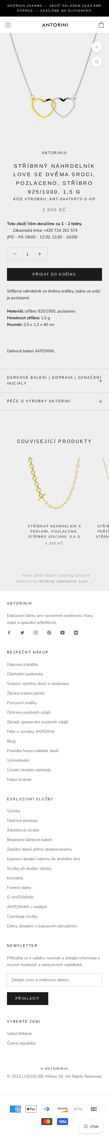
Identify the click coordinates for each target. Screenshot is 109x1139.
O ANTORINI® (20, 897)
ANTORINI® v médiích (27, 907)
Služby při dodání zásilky (29, 868)
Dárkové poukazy (22, 820)
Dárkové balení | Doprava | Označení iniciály (54, 380)
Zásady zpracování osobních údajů (37, 722)
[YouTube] (62, 632)
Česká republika (21, 1043)
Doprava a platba (22, 664)
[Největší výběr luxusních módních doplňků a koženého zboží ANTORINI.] (55, 25)
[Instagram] (36, 632)
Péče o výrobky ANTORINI (39, 401)
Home (27, 575)
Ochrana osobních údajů (29, 712)
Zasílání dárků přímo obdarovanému (39, 849)
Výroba (13, 811)
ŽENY (39, 575)
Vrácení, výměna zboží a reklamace (38, 683)
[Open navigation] (8, 25)
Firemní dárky (19, 887)
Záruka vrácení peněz (25, 693)
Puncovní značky (22, 703)
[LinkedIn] (76, 632)
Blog (11, 741)
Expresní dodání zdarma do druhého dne (43, 859)
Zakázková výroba (23, 830)
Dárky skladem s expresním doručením (42, 926)
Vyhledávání (18, 760)
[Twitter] (22, 632)
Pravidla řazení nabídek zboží (32, 751)
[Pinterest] (49, 632)
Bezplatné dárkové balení (29, 839)
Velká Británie (19, 1033)
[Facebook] (9, 632)
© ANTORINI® (54, 1068)
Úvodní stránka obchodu (29, 770)
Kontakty (15, 878)
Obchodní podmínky (25, 674)
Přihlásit (27, 999)
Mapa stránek (19, 779)
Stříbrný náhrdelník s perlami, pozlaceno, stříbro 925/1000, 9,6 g (54, 531)
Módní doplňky (60, 575)
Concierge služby (22, 916)
